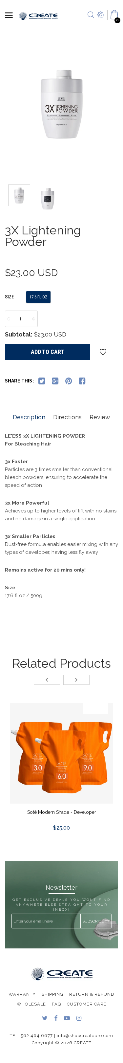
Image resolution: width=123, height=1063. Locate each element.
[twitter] (42, 382)
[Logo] (38, 15)
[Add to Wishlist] (103, 352)
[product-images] (61, 754)
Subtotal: (18, 334)
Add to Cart (48, 351)
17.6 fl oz (38, 296)
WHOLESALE (31, 1004)
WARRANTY (22, 994)
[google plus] (55, 382)
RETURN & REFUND (91, 994)
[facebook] (82, 382)
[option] (61, 104)
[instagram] (78, 1018)
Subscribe (93, 921)
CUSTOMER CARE (87, 1004)
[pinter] (69, 382)
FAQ (56, 1004)
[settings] (100, 23)
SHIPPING (52, 994)
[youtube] (67, 1018)
